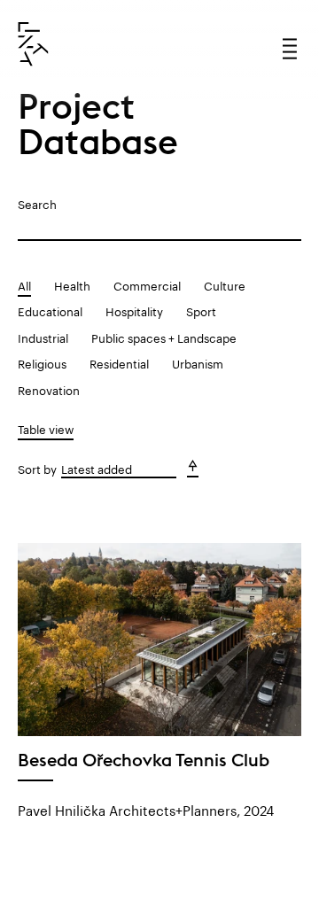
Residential (119, 362)
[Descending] (192, 468)
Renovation (49, 389)
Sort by (37, 468)
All (24, 284)
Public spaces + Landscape (164, 336)
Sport (201, 310)
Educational (50, 310)
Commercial (147, 284)
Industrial (43, 336)
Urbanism (197, 362)
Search (37, 203)
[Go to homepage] (33, 44)
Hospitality (134, 310)
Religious (42, 362)
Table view (46, 428)
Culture (224, 284)
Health (72, 284)
